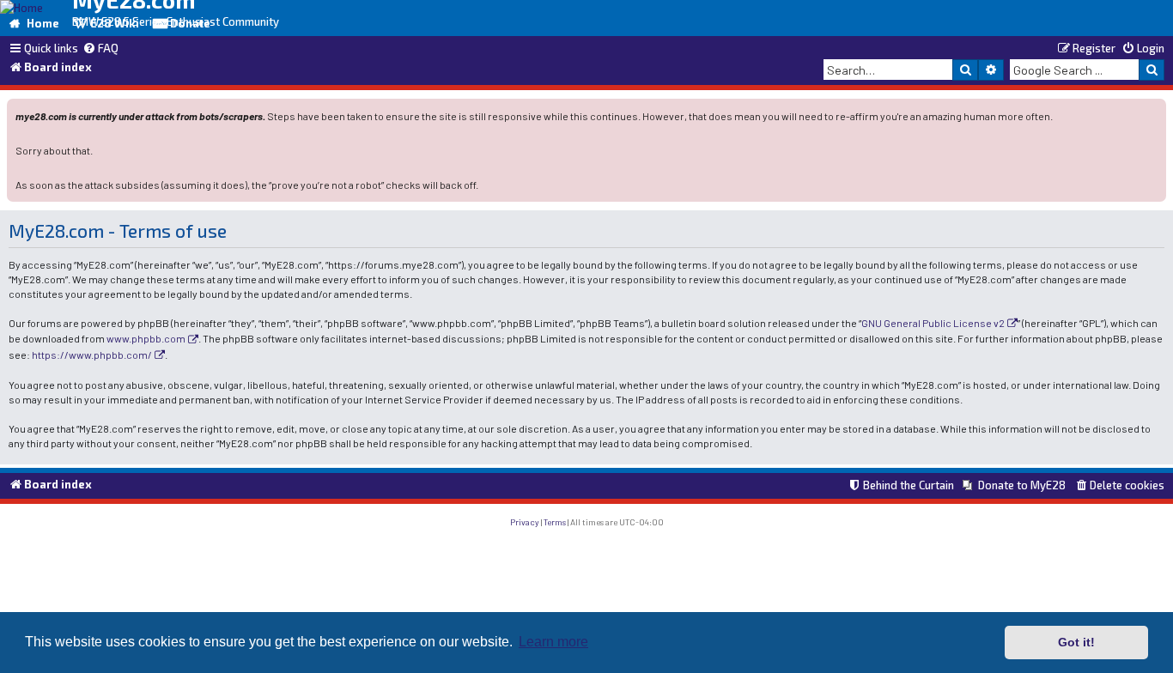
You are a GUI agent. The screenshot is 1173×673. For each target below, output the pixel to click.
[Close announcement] (1155, 110)
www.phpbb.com (145, 338)
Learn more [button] (553, 641)
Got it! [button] (1076, 642)
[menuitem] (100, 49)
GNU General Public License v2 (933, 323)
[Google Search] (1151, 69)
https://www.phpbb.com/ (92, 355)
